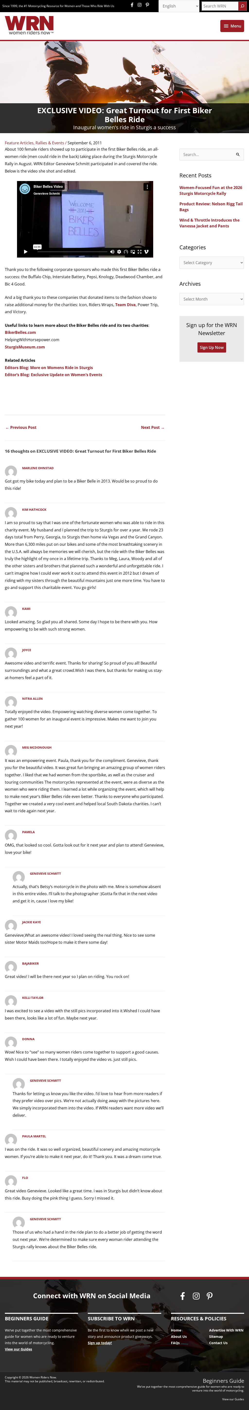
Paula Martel (34, 1136)
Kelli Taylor (33, 997)
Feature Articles (19, 143)
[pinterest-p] (148, 5)
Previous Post (20, 427)
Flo (25, 1178)
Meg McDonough (37, 747)
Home (176, 1330)
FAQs (175, 1343)
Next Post (153, 427)
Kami (26, 608)
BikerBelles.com (20, 332)
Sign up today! (100, 1343)
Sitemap (216, 1336)
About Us (179, 1336)
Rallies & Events (50, 143)
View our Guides (18, 1349)
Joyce (26, 650)
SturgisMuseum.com (25, 347)
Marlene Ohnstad (38, 468)
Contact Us (218, 1343)
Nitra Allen (32, 698)
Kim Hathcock (34, 509)
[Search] (242, 6)
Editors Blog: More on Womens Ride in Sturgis (49, 367)
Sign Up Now (212, 347)
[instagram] (140, 5)
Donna (28, 1039)
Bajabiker (30, 963)
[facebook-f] (133, 5)
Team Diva (125, 304)
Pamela (28, 832)
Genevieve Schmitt (45, 873)
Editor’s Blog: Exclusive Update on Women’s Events (53, 374)
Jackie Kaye (31, 922)
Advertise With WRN (226, 1330)
